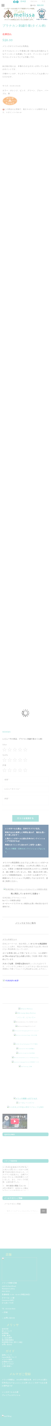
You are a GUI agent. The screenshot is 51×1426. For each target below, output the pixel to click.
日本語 (23, 1)
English (34, 1)
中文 (43, 1)
